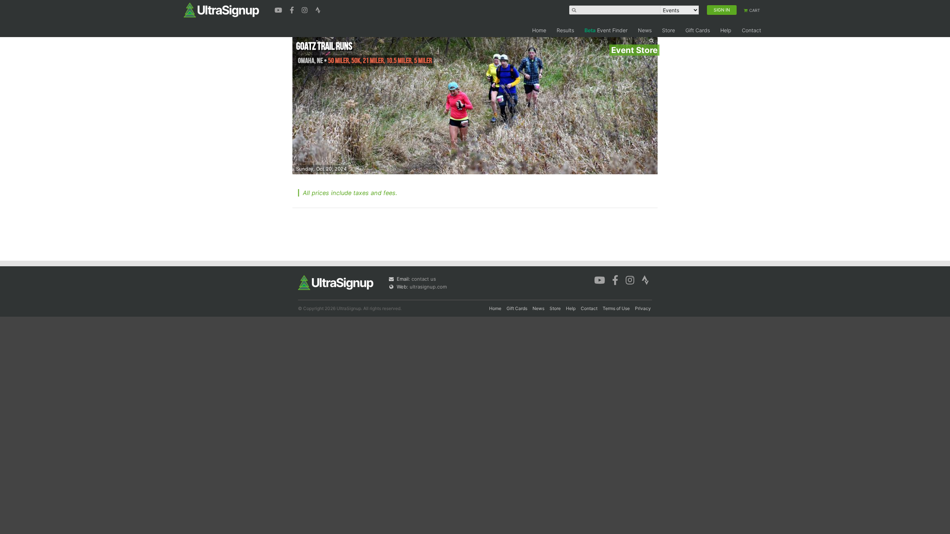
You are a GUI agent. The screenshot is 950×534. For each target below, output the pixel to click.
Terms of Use (616, 308)
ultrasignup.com (428, 287)
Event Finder (606, 30)
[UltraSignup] (221, 10)
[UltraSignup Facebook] (293, 9)
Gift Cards (697, 30)
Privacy (643, 308)
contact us (424, 279)
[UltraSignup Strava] (318, 9)
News (645, 30)
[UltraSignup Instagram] (305, 9)
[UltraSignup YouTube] (279, 9)
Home (539, 30)
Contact (751, 30)
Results (565, 30)
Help (725, 30)
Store (668, 30)
